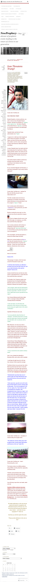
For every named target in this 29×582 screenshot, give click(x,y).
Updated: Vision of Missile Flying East (9, 29)
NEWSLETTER (3, 19)
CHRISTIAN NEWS (16, 74)
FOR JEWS (12, 8)
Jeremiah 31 (17, 371)
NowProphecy (8, 33)
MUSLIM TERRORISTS (17, 77)
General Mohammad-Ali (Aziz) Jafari (3, 110)
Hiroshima (4, 117)
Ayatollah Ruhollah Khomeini (4, 96)
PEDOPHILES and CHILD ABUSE (14, 19)
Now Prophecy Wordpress (4, 149)
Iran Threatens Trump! (14, 67)
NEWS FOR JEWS (10, 78)
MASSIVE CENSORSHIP (10, 16)
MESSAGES (18, 16)
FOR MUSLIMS (18, 8)
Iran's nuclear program (4, 128)
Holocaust (4, 120)
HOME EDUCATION (4, 11)
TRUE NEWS (15, 81)
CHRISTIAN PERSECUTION (12, 75)
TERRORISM (9, 81)
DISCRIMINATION (17, 6)
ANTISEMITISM (15, 73)
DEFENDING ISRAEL (11, 76)
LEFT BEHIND (21, 13)
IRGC (2, 130)
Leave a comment (26, 73)
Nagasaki (2, 146)
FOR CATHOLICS (4, 8)
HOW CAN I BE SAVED (14, 11)
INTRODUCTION (24, 11)
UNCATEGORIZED (11, 82)
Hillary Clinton (3, 116)
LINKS (2, 16)
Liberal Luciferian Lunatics (3, 139)
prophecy (4, 152)
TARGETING (15, 80)
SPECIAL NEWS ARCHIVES (6, 26)
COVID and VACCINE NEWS (6, 6)
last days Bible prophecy (4, 135)
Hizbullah (4, 119)
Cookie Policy (4, 576)
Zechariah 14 (23, 371)
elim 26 (12, 72)
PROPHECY (17, 78)
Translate (11, 549)
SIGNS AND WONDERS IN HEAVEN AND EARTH (9, 24)
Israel (3, 133)
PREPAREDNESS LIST (5, 21)
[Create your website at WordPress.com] (14, 1)
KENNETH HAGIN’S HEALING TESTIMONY (9, 13)
